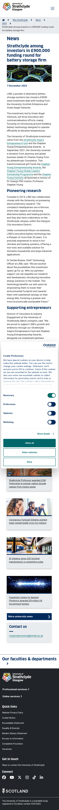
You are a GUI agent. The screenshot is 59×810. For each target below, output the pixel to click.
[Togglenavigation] (52, 8)
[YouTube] (14, 777)
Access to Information (12, 738)
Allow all (29, 443)
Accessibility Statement (13, 723)
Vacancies (7, 749)
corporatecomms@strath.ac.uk (26, 635)
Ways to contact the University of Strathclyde (23, 765)
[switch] (52, 404)
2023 (4, 23)
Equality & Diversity (10, 728)
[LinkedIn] (43, 777)
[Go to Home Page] (3, 20)
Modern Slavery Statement (14, 733)
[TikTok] (36, 777)
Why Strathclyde (20, 20)
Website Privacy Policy (12, 712)
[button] (29, 661)
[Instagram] (29, 777)
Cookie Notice (8, 718)
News (38, 20)
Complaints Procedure (12, 744)
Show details (43, 434)
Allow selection (29, 452)
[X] (21, 777)
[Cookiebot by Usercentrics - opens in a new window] (43, 346)
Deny (29, 462)
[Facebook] (6, 777)
